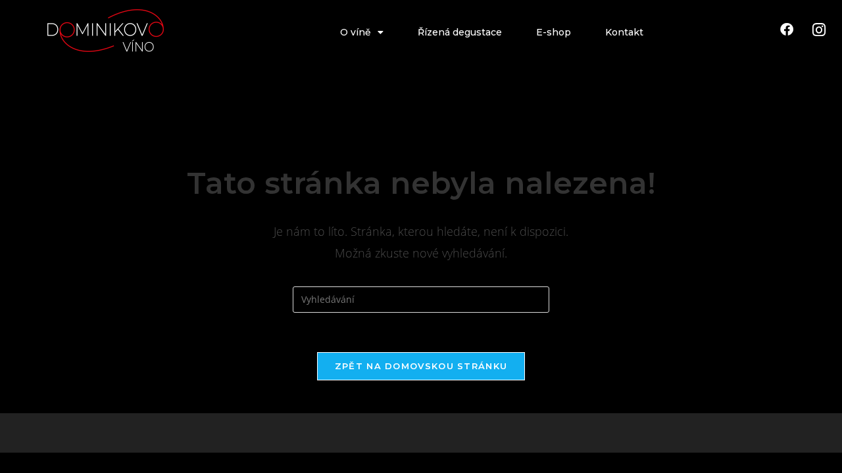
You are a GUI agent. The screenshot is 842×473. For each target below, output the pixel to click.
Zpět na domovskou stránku (421, 366)
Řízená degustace (460, 32)
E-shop (553, 32)
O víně (355, 32)
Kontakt (624, 32)
